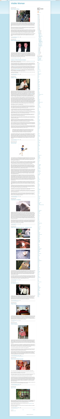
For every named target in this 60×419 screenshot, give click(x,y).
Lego (38, 176)
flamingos (39, 135)
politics (38, 219)
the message (31, 93)
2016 (38, 22)
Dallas (38, 109)
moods (38, 188)
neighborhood (39, 196)
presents (38, 225)
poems (38, 217)
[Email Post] (20, 139)
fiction (38, 132)
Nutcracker (39, 200)
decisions (39, 111)
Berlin (38, 77)
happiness (39, 151)
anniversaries (39, 69)
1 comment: (18, 196)
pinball (38, 214)
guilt (38, 150)
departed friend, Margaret (17, 69)
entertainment (39, 123)
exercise (38, 127)
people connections (40, 210)
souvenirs (39, 255)
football (38, 139)
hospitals (39, 161)
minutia (38, 186)
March (39, 51)
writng (38, 295)
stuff (16, 37)
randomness (39, 232)
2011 (38, 26)
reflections (39, 236)
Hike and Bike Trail (39, 155)
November (39, 31)
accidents (39, 64)
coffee (38, 98)
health (38, 154)
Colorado (39, 101)
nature (38, 195)
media (38, 183)
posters (38, 224)
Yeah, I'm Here (13, 387)
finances (38, 133)
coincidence (39, 99)
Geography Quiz (39, 59)
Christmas (39, 93)
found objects (39, 140)
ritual (38, 243)
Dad (38, 108)
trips (38, 278)
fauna (38, 130)
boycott (38, 82)
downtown (39, 120)
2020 (38, 19)
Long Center (39, 179)
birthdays (39, 79)
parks (38, 208)
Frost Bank (39, 142)
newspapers (39, 198)
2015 (38, 23)
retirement (39, 242)
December (39, 30)
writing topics (39, 294)
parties (15, 37)
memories (39, 185)
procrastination (39, 226)
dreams (38, 121)
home (38, 159)
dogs (12, 224)
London (38, 178)
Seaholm (39, 246)
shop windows (39, 249)
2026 (38, 15)
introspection (39, 168)
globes (38, 147)
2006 (38, 54)
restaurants (39, 241)
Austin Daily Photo (30, 403)
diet (38, 115)
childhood (39, 92)
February (39, 52)
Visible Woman (18, 3)
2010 (38, 27)
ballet (38, 75)
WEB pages (39, 290)
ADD (38, 65)
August (39, 47)
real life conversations (40, 234)
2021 (38, 18)
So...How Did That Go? (15, 283)
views (38, 284)
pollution (38, 220)
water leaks (39, 288)
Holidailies (39, 157)
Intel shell (39, 167)
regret (38, 237)
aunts (38, 72)
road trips (39, 244)
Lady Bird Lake (39, 173)
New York (39, 197)
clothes (38, 96)
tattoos (38, 266)
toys (38, 275)
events (38, 126)
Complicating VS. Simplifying (16, 199)
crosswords (39, 106)
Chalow (15, 66)
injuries (38, 166)
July (38, 48)
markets (38, 180)
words (38, 292)
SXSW (38, 265)
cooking (38, 104)
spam (38, 256)
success (38, 263)
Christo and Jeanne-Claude (40, 94)
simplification (39, 251)
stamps (38, 258)
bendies (38, 76)
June (38, 49)
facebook (39, 128)
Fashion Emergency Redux (15, 40)
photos (38, 212)
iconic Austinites (39, 164)
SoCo (38, 254)
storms (38, 261)
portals (38, 222)
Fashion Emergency (40, 44)
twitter (38, 280)
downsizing (13, 37)
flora (38, 137)
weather (38, 289)
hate (38, 152)
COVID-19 (39, 105)
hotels (38, 162)
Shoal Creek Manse (40, 248)
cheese (38, 91)
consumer (39, 103)
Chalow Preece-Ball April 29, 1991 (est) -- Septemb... (40, 41)
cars (38, 87)
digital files (39, 116)
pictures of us (39, 213)
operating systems (39, 202)
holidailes (39, 156)
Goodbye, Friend (13, 77)
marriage (39, 181)
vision (38, 285)
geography (39, 145)
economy (39, 122)
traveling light (39, 277)
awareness (39, 74)
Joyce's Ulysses (39, 171)
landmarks (39, 174)
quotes (38, 231)
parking (38, 207)
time (38, 273)
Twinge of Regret (14, 303)
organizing (39, 203)
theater (38, 272)
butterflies (39, 84)
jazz (38, 169)
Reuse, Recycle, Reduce (39, 33)
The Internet (39, 271)
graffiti (38, 149)
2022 (38, 17)
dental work (39, 113)
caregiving (39, 86)
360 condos (39, 63)
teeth (38, 268)
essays (38, 125)
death (14, 280)
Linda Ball (39, 12)
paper (38, 205)
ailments (38, 67)
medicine (39, 184)
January (39, 53)
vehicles (38, 283)
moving (38, 191)
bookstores (39, 81)
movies (38, 190)
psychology (39, 229)
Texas (38, 270)
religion (38, 239)
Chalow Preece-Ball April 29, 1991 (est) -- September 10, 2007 (21, 227)
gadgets (38, 144)
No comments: (18, 139)
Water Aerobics (39, 287)
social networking (39, 253)
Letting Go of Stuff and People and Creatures (18, 59)
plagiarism (39, 215)
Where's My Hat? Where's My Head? (17, 358)
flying (38, 138)
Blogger (32, 414)
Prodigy (38, 227)
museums (39, 193)
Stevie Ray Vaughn (39, 260)
